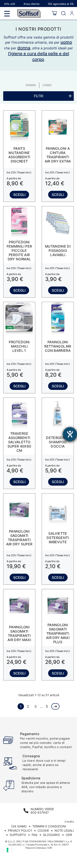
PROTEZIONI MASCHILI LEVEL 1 (19, 346)
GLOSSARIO (51, 835)
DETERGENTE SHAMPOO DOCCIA (58, 442)
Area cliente (32, 4)
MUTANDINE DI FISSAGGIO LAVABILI (58, 250)
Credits (69, 821)
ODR (69, 835)
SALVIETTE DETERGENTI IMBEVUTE (58, 537)
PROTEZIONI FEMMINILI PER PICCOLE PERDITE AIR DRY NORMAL (19, 250)
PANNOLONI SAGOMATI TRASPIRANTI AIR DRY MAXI (19, 633)
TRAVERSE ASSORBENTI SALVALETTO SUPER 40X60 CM (19, 442)
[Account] (72, 13)
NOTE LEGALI (64, 830)
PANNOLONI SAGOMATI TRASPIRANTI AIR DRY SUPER (19, 537)
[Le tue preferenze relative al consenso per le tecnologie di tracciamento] (7, 850)
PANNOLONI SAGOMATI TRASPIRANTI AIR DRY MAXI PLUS (58, 633)
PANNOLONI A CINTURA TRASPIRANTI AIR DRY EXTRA (58, 154)
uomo (66, 42)
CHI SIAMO (19, 826)
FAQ (34, 835)
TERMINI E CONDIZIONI (49, 826)
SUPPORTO (18, 835)
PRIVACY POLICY (20, 830)
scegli (19, 194)
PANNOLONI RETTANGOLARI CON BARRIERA (57, 346)
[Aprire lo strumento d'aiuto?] (70, 434)
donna (23, 47)
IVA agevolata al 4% (61, 4)
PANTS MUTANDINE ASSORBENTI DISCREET (19, 154)
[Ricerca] (63, 13)
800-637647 (40, 812)
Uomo (47, 85)
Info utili (9, 4)
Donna (31, 85)
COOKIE (43, 830)
